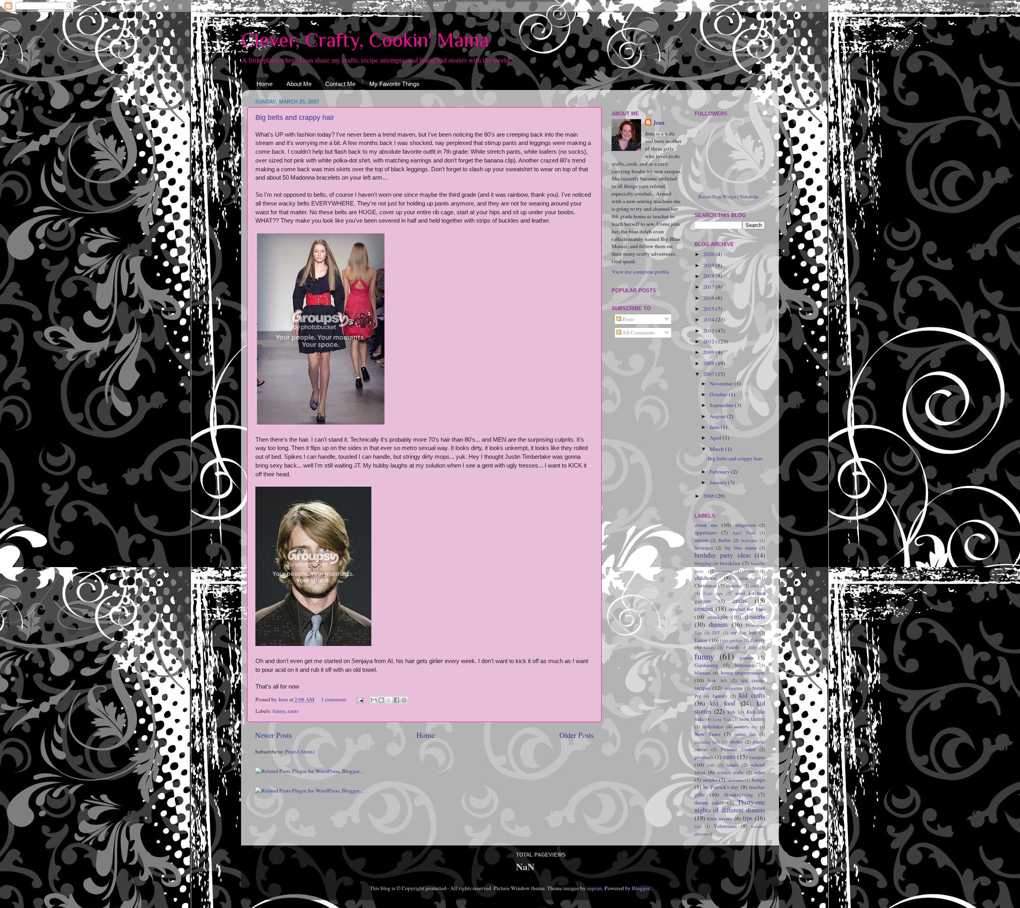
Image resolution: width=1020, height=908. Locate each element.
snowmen (735, 780)
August (718, 416)
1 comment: (335, 699)
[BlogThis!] (381, 700)
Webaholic (749, 197)
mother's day (745, 727)
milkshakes (713, 726)
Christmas (705, 585)
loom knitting (752, 719)
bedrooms (749, 540)
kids (732, 711)
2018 (709, 276)
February (720, 471)
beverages (703, 547)
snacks (710, 779)
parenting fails (707, 742)
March (717, 448)
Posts (627, 319)
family (757, 640)
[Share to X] (389, 700)
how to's (717, 680)
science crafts (730, 772)
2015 (709, 308)
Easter (701, 640)
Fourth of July (741, 647)
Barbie (724, 540)
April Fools (743, 533)
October (719, 394)
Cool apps (713, 593)
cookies (758, 585)
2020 (709, 254)
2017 (709, 286)
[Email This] (374, 700)
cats (751, 571)
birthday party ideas (722, 555)
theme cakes (709, 802)
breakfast (730, 563)
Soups (758, 779)
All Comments (638, 332)
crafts (740, 600)
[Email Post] (359, 699)
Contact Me (340, 83)
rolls (711, 765)
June (715, 427)
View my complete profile (640, 271)
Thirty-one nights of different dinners (729, 806)
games (746, 657)
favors (709, 647)
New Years (707, 734)
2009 (709, 352)
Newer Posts (273, 735)
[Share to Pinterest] (404, 700)
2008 (709, 363)
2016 (709, 297)
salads (732, 764)
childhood (705, 577)
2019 (709, 265)
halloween (744, 665)
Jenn (659, 123)
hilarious (702, 672)
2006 (709, 495)
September (722, 405)
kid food (722, 703)
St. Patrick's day (721, 787)
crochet (703, 608)
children (745, 578)
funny (279, 710)
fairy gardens (731, 640)
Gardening (706, 665)
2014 (709, 319)
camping (725, 571)
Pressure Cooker (738, 749)
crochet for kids (747, 609)
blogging (702, 563)
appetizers (705, 532)
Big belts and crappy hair (294, 117)
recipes (757, 757)
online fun (745, 734)
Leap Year (722, 719)
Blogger (640, 888)
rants (293, 710)
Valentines (725, 826)
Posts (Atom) (300, 751)
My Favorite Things (394, 83)
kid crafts (752, 695)
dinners (718, 624)
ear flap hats (744, 632)
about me (706, 524)
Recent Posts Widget (717, 197)
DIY (716, 633)
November (722, 383)
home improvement (743, 672)
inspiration (733, 688)
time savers (719, 818)
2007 (709, 374)
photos (736, 741)
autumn (701, 540)
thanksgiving (738, 794)
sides (759, 772)
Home (265, 83)
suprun (594, 888)
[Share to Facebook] (396, 700)
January (719, 482)
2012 (709, 341)
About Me (299, 83)
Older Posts (576, 735)
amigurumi (745, 525)
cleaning (734, 585)
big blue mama (740, 547)
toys (697, 826)
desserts (755, 616)
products (704, 757)
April (716, 437)
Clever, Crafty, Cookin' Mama (365, 40)
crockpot (718, 616)
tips (747, 818)
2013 (709, 330)
